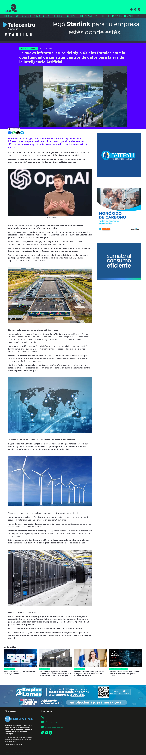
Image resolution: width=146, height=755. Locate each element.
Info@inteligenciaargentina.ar (53, 722)
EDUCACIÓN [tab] (129, 16)
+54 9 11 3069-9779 (50, 717)
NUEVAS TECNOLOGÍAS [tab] (52, 16)
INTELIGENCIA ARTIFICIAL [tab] (88, 16)
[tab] (138, 16)
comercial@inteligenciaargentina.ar (55, 727)
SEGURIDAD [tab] (27, 16)
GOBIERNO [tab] (105, 16)
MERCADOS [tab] (117, 16)
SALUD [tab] (37, 16)
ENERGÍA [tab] (8, 16)
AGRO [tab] (16, 16)
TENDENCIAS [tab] (69, 16)
